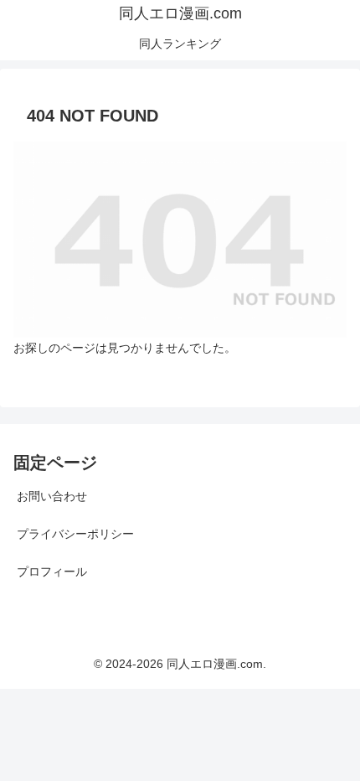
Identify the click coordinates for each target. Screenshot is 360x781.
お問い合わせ (52, 496)
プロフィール (52, 571)
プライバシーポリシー (75, 533)
